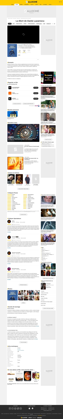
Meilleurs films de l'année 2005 (21, 383)
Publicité (15, 413)
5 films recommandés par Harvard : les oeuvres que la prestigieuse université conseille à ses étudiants (21, 139)
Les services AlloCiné (55, 413)
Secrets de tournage (14, 307)
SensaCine (50, 407)
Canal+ (50, 4)
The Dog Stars (48, 283)
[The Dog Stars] (43, 286)
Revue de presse (27, 211)
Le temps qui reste (19, 381)
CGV (20, 413)
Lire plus (9, 247)
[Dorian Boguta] (35, 179)
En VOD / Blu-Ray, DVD (12, 84)
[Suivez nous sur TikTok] (18, 408)
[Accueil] (31, 2)
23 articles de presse (23, 214)
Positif (13, 209)
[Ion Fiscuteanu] (11, 179)
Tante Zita (35, 381)
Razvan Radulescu (31, 45)
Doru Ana (27, 184)
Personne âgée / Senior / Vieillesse (48, 254)
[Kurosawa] (9, 237)
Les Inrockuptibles (31, 202)
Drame (30, 44)
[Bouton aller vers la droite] (54, 23)
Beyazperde (43, 409)
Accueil (9, 18)
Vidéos (36, 4)
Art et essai (44, 258)
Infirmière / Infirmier (45, 250)
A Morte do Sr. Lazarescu (46, 143)
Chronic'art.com (14, 197)
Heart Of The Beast (44, 294)
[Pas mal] (25, 198)
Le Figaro (13, 201)
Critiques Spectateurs (14, 218)
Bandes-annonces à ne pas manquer (48, 278)
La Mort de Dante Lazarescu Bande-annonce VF (12, 118)
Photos (10, 289)
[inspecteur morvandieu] (9, 253)
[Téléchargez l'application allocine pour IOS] (30, 408)
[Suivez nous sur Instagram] (15, 408)
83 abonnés (13, 222)
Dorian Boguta (36, 184)
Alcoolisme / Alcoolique (46, 253)
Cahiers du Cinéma (31, 198)
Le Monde (13, 205)
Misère (43, 249)
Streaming (26, 4)
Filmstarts (42, 407)
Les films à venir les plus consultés (48, 308)
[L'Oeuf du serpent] (27, 376)
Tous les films (14, 18)
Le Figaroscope (14, 202)
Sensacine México (46, 410)
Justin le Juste (43, 305)
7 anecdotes (19, 357)
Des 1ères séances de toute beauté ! (31, 147)
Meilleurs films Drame (30, 383)
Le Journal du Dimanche (16, 204)
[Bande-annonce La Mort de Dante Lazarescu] (12, 50)
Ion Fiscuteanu (11, 184)
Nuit (43, 251)
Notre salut (42, 296)
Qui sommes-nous (6, 413)
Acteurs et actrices (13, 173)
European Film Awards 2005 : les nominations (31, 159)
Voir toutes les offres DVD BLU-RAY (28, 103)
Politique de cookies (24, 413)
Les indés (45, 4)
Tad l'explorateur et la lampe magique (46, 301)
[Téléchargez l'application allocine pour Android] (33, 408)
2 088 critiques (18, 269)
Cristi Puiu (20, 45)
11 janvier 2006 (20, 44)
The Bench (11, 381)
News (12, 4)
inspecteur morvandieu (16, 252)
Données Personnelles (37, 413)
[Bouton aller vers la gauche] (52, 23)
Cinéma (16, 4)
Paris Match (14, 208)
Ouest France (30, 205)
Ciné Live (13, 198)
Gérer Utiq (59, 413)
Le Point (29, 201)
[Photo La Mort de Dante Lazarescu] (12, 295)
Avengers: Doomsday (44, 298)
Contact (2, 413)
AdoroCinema (50, 409)
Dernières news (12, 122)
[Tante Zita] (35, 376)
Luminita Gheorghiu (19, 184)
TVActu (32, 4)
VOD (40, 4)
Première (13, 194)
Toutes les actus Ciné (48, 139)
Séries (21, 4)
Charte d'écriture (49, 413)
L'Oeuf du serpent (27, 381)
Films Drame (18, 18)
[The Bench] (11, 376)
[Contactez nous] (21, 408)
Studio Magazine (31, 194)
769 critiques (17, 222)
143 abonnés (13, 269)
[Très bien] (9, 197)
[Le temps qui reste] (19, 376)
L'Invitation (42, 291)
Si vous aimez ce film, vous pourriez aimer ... (21, 370)
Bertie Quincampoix (15, 268)
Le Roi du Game (43, 303)
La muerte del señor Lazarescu (48, 146)
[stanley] (9, 221)
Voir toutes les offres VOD (17, 103)
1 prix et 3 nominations (21, 350)
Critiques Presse (13, 193)
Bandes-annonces (13, 110)
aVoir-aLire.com (30, 197)
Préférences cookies (30, 413)
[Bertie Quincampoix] (9, 269)
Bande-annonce (48, 287)
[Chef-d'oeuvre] (9, 194)
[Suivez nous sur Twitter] (12, 408)
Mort (43, 257)
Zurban (29, 208)
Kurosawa (14, 236)
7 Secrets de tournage (23, 342)
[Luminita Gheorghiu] (19, 179)
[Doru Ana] (27, 179)
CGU (18, 413)
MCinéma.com (30, 204)
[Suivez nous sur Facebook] (10, 408)
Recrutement (11, 413)
